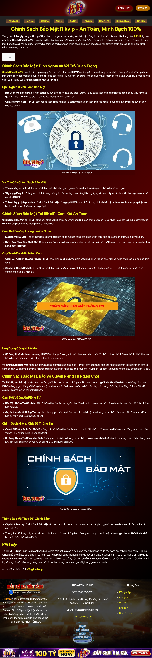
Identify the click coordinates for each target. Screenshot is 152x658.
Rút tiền (123, 602)
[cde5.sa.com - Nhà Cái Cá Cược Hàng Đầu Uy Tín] (76, 8)
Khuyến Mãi (122, 20)
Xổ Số (73, 20)
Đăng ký (123, 597)
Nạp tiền (123, 607)
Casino (45, 20)
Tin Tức (141, 20)
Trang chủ (12, 20)
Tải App (87, 20)
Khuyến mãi (125, 613)
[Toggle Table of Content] (8, 56)
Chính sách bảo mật (82, 616)
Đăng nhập (125, 592)
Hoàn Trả (104, 20)
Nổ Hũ (59, 20)
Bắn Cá (30, 20)
